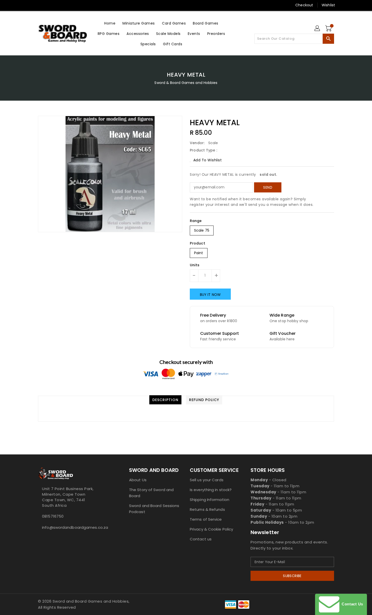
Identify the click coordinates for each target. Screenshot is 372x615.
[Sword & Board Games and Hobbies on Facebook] (31, 5)
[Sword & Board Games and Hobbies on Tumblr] (69, 5)
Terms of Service (206, 519)
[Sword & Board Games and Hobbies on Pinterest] (50, 5)
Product (197, 243)
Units (195, 265)
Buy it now (210, 294)
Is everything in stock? (211, 489)
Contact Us (351, 604)
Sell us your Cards (206, 479)
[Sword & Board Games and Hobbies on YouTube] (79, 5)
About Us (138, 479)
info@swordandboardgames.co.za (73, 527)
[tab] (165, 399)
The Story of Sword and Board (151, 492)
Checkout (304, 5)
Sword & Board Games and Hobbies (185, 82)
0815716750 (53, 516)
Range (196, 220)
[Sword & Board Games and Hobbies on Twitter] (40, 5)
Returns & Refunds (207, 509)
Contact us (201, 539)
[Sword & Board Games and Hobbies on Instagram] (60, 5)
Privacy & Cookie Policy (211, 529)
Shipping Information (209, 499)
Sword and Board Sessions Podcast (154, 508)
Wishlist (328, 5)
